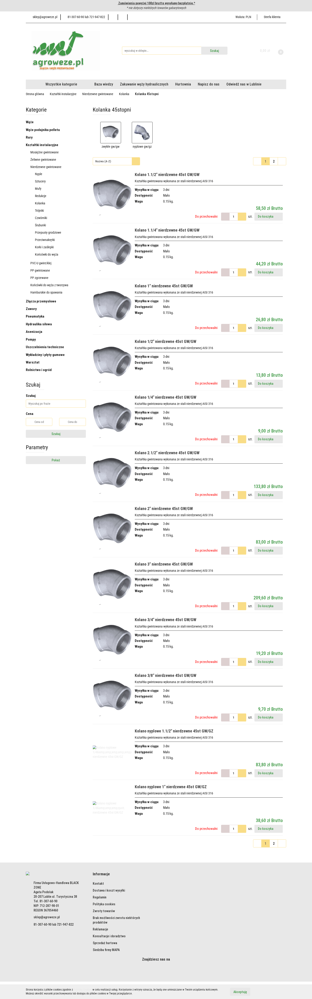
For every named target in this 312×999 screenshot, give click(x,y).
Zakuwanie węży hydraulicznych (144, 84)
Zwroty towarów (104, 911)
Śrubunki (41, 225)
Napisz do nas (208, 84)
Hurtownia (183, 84)
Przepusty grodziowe (48, 232)
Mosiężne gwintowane (44, 152)
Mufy (38, 188)
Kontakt (98, 883)
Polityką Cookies (83, 989)
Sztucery (40, 181)
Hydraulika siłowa (39, 324)
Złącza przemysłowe (41, 301)
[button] (101, 874)
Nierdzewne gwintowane (46, 167)
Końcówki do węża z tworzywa (49, 285)
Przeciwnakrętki (45, 240)
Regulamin (99, 897)
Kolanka (40, 203)
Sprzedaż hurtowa (105, 943)
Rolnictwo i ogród (39, 370)
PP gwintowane (40, 270)
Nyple (39, 174)
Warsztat (33, 362)
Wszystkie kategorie (61, 84)
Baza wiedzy (103, 84)
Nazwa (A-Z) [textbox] (103, 161)
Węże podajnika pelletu (43, 130)
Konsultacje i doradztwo (109, 936)
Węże (30, 122)
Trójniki (39, 210)
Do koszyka (266, 216)
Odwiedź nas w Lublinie (244, 84)
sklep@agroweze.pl (47, 917)
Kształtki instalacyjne (42, 145)
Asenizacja (34, 332)
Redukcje (41, 196)
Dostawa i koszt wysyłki (109, 890)
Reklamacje (100, 929)
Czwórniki (41, 218)
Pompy (31, 339)
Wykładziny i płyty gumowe (45, 355)
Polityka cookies (104, 904)
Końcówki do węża (47, 254)
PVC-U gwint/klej (41, 263)
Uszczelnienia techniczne (45, 347)
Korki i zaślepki (44, 247)
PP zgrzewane (39, 278)
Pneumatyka (35, 316)
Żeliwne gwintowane (43, 159)
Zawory (31, 309)
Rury (29, 137)
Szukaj (55, 434)
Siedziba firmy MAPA (106, 950)
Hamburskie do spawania (46, 292)
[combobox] (116, 161)
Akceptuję (240, 992)
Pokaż (56, 460)
